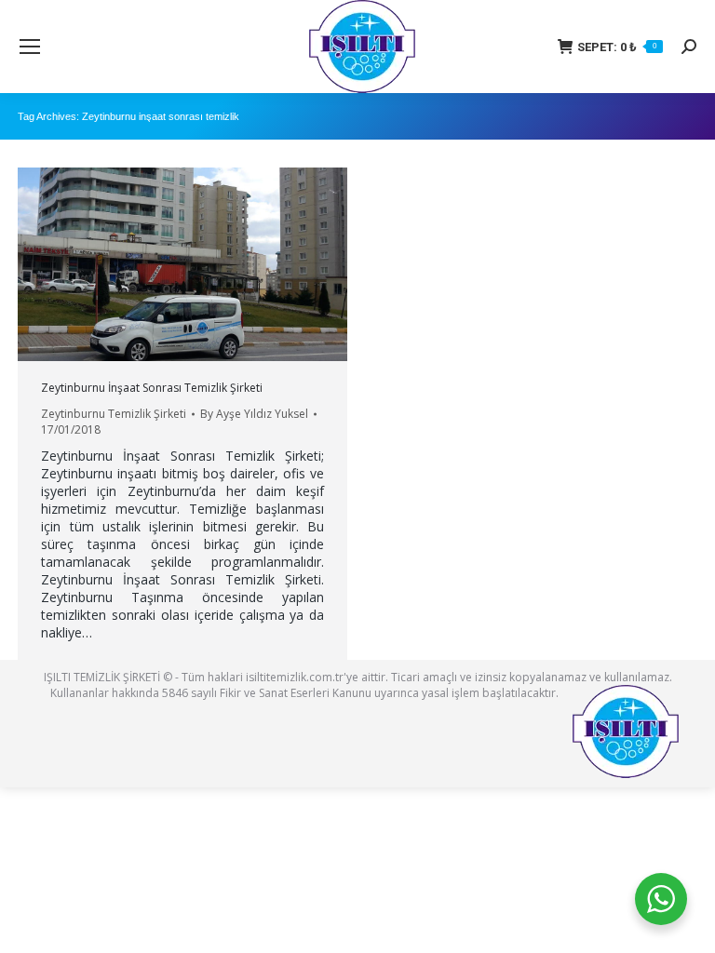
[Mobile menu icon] (30, 46)
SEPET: (616, 47)
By (254, 414)
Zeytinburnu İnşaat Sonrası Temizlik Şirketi (152, 388)
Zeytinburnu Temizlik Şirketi (113, 414)
